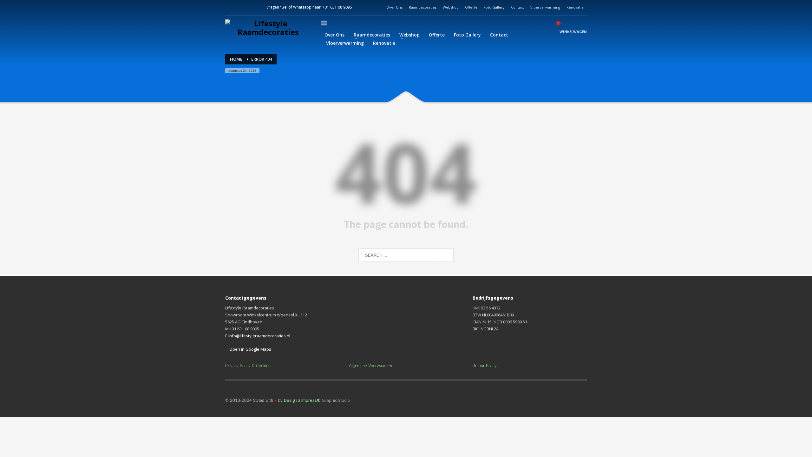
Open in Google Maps (249, 349)
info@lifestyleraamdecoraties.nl (259, 336)
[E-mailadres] (255, 7)
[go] (446, 255)
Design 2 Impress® (302, 400)
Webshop (451, 7)
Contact (517, 7)
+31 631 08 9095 (337, 7)
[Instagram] (242, 7)
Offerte (471, 7)
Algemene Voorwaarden (370, 366)
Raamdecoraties (422, 7)
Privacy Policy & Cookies (247, 366)
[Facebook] (230, 7)
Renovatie (575, 7)
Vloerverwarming (545, 7)
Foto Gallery (494, 7)
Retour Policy (485, 366)
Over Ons (394, 7)
